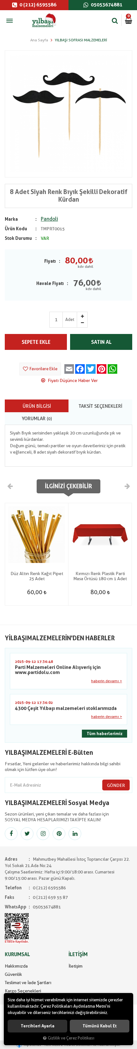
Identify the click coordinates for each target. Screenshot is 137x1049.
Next (126, 486)
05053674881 (106, 5)
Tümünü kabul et (100, 1026)
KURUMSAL (17, 954)
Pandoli (49, 219)
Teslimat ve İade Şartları (28, 982)
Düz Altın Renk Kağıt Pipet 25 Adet (37, 576)
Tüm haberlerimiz (104, 733)
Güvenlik (13, 974)
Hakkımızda (16, 966)
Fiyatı (50, 261)
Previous (10, 486)
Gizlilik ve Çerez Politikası (71, 1038)
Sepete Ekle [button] (36, 342)
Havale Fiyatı (50, 283)
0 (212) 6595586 (37, 5)
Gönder (116, 785)
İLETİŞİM (78, 954)
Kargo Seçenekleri (23, 990)
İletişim (75, 966)
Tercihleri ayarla (37, 1026)
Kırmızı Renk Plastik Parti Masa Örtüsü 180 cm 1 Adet (100, 576)
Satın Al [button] (101, 342)
